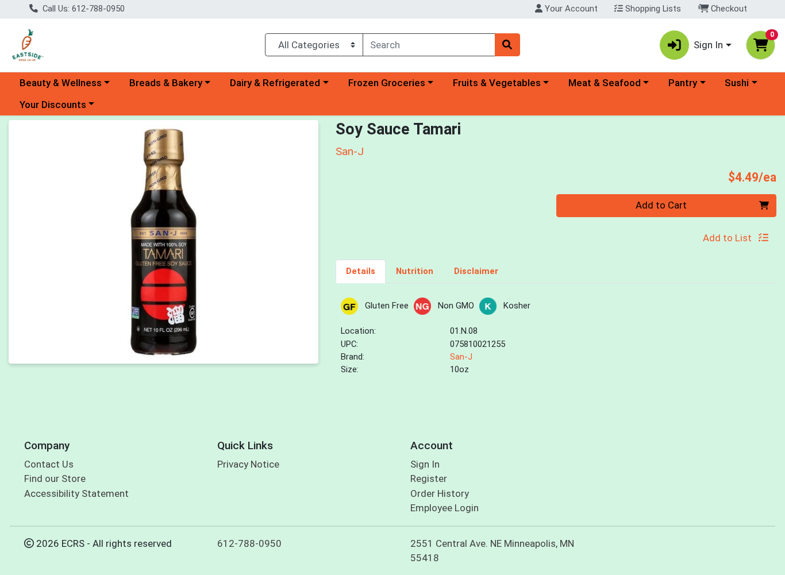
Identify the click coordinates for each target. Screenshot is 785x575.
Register (428, 478)
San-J (461, 357)
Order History (439, 493)
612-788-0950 (249, 543)
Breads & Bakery (165, 82)
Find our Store (55, 478)
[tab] (361, 271)
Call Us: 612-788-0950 (82, 8)
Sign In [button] (708, 45)
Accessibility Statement (76, 493)
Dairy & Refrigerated (275, 82)
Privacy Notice (248, 464)
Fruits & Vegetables (497, 82)
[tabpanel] (556, 341)
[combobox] (429, 44)
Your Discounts (53, 104)
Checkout (728, 8)
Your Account (570, 8)
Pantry (682, 82)
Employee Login (444, 508)
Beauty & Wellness (61, 82)
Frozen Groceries (386, 82)
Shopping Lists (652, 8)
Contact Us (49, 464)
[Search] (507, 44)
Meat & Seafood (604, 82)
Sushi (737, 82)
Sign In (425, 464)
